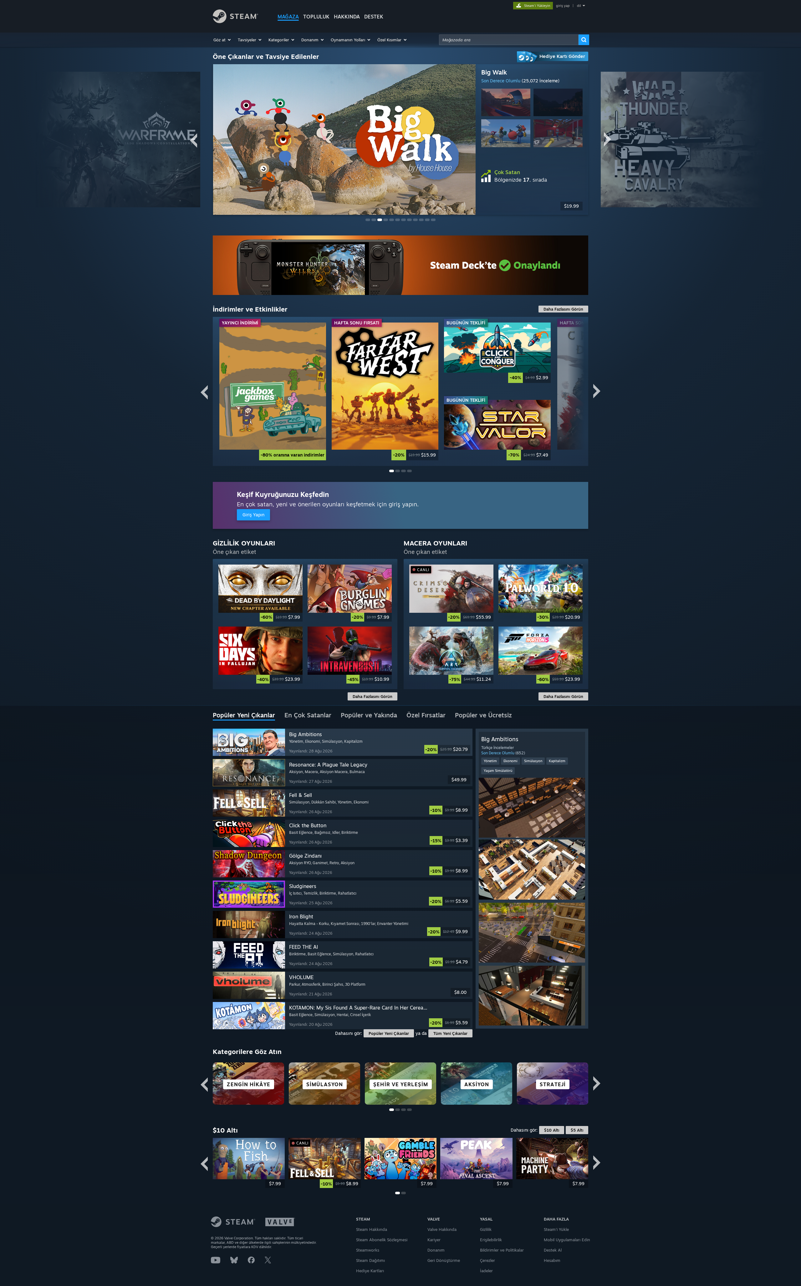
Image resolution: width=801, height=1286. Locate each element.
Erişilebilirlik (491, 1239)
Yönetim (490, 761)
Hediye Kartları (370, 1270)
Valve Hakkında (442, 1229)
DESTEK (373, 16)
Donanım (436, 1249)
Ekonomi (510, 761)
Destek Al (553, 1249)
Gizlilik (486, 1229)
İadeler (486, 1270)
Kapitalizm (557, 761)
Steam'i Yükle (556, 1229)
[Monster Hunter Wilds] (400, 265)
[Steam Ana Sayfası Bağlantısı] (235, 21)
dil (579, 5)
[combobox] (509, 39)
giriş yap (562, 5)
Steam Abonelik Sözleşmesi (381, 1239)
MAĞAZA (288, 16)
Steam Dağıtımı (370, 1260)
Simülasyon (533, 761)
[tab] (244, 715)
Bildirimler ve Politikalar (502, 1249)
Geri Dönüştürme (443, 1260)
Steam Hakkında (371, 1229)
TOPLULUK (316, 16)
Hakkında (347, 16)
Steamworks (367, 1249)
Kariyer (434, 1239)
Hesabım (552, 1260)
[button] (222, 40)
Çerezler (487, 1260)
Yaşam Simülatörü (498, 770)
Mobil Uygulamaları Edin (567, 1239)
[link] (272, 391)
